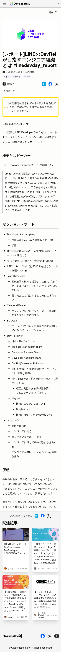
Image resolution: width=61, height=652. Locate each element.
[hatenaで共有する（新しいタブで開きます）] (44, 84)
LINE (28, 76)
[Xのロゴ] (49, 636)
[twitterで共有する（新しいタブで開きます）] (56, 84)
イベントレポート (12, 76)
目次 (50, 12)
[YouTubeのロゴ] (56, 636)
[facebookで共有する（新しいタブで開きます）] (50, 84)
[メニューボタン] (4, 4)
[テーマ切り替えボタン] (58, 4)
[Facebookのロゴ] (43, 636)
